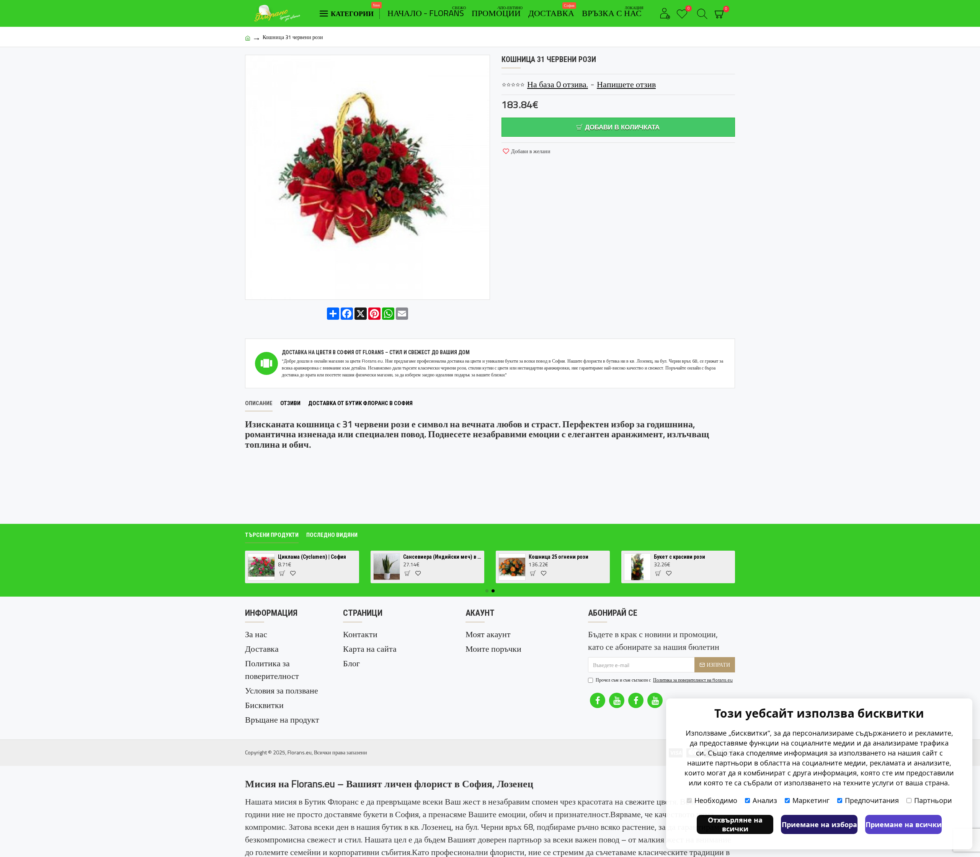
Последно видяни (332, 535)
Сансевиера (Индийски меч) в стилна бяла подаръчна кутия (442, 557)
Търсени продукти (272, 535)
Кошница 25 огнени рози (558, 557)
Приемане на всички (904, 824)
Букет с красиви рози (679, 557)
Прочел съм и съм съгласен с (664, 680)
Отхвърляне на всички (735, 824)
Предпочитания (872, 800)
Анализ (765, 800)
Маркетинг (811, 800)
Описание (259, 403)
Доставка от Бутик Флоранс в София (360, 403)
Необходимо (715, 800)
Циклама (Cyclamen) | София (312, 557)
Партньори (933, 800)
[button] (486, 590)
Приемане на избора (819, 824)
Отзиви (290, 403)
